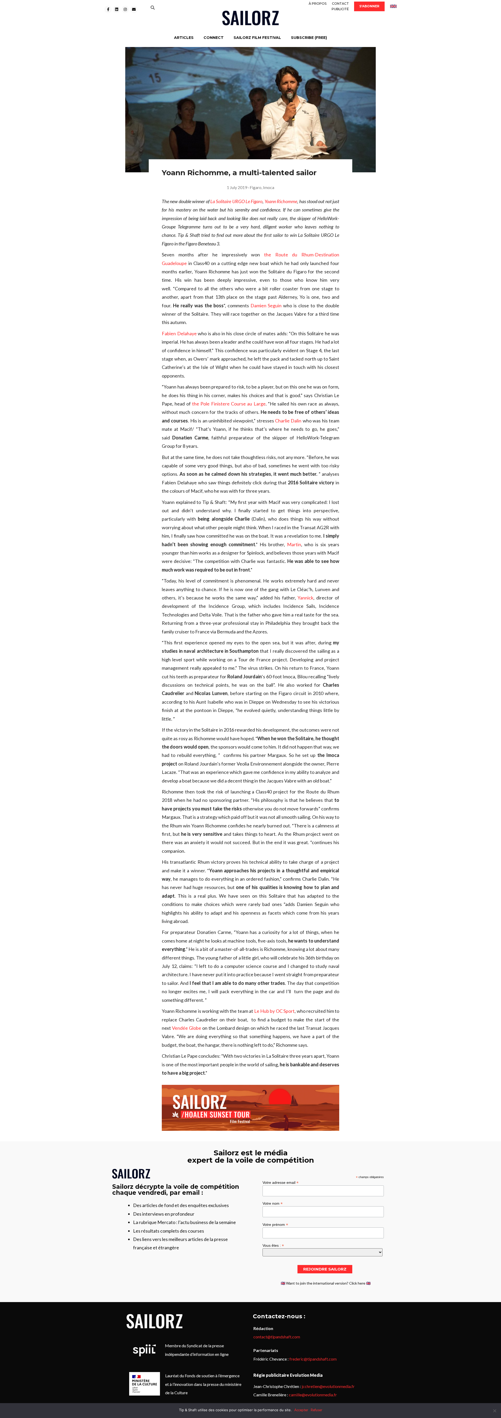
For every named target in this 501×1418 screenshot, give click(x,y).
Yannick (305, 598)
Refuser (316, 1410)
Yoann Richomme (281, 201)
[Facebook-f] (108, 9)
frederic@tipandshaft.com (313, 1358)
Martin (294, 544)
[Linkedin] (116, 9)
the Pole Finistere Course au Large (229, 404)
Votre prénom (275, 1224)
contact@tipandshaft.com (276, 1336)
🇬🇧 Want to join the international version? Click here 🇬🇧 (326, 1283)
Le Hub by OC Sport (274, 1011)
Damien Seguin (266, 305)
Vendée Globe (186, 1028)
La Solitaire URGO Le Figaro (236, 201)
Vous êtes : (273, 1245)
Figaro (255, 187)
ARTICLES (184, 37)
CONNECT (214, 37)
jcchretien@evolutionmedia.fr (328, 1386)
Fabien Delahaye (179, 333)
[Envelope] (134, 9)
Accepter (301, 1410)
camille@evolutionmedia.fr (313, 1394)
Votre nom (273, 1203)
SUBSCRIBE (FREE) (309, 37)
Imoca (268, 187)
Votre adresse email (281, 1182)
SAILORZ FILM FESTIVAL (257, 37)
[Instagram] (125, 9)
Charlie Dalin (288, 420)
